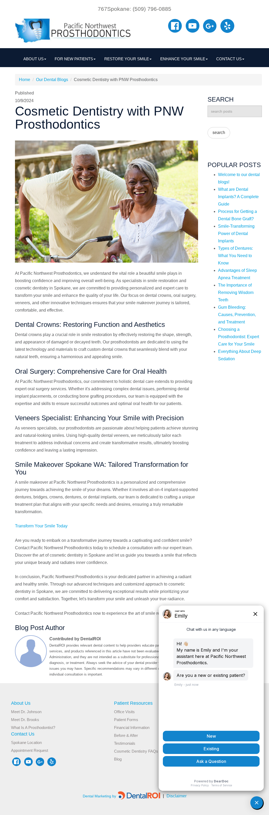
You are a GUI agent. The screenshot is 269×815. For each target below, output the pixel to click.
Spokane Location (26, 742)
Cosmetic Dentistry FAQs (136, 751)
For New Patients (74, 59)
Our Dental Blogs (52, 79)
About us (33, 59)
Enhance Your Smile (182, 59)
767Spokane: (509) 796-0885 (134, 9)
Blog (118, 759)
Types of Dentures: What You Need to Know (235, 255)
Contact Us (229, 59)
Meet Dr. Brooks (25, 719)
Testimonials (124, 743)
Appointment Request (29, 750)
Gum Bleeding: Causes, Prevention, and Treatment (237, 314)
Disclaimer (175, 796)
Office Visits (124, 711)
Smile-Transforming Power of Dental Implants (236, 233)
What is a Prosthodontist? (33, 727)
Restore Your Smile (126, 59)
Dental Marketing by (100, 796)
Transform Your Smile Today (41, 526)
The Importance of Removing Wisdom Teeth (236, 292)
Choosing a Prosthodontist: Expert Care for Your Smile (238, 336)
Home (24, 79)
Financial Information (131, 727)
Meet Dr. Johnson (26, 711)
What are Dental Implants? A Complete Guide (238, 196)
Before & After (126, 735)
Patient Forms (126, 719)
